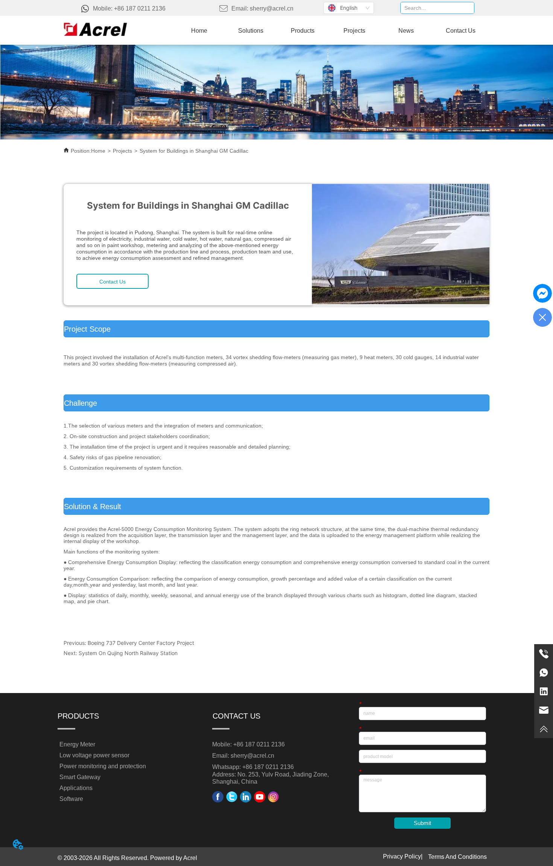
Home (98, 151)
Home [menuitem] (199, 30)
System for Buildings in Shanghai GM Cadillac (194, 151)
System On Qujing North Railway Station (128, 653)
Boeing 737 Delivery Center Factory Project (141, 643)
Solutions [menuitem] (250, 30)
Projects (122, 151)
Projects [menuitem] (354, 30)
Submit (422, 823)
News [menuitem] (406, 30)
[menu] (331, 30)
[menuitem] (302, 30)
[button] (302, 31)
